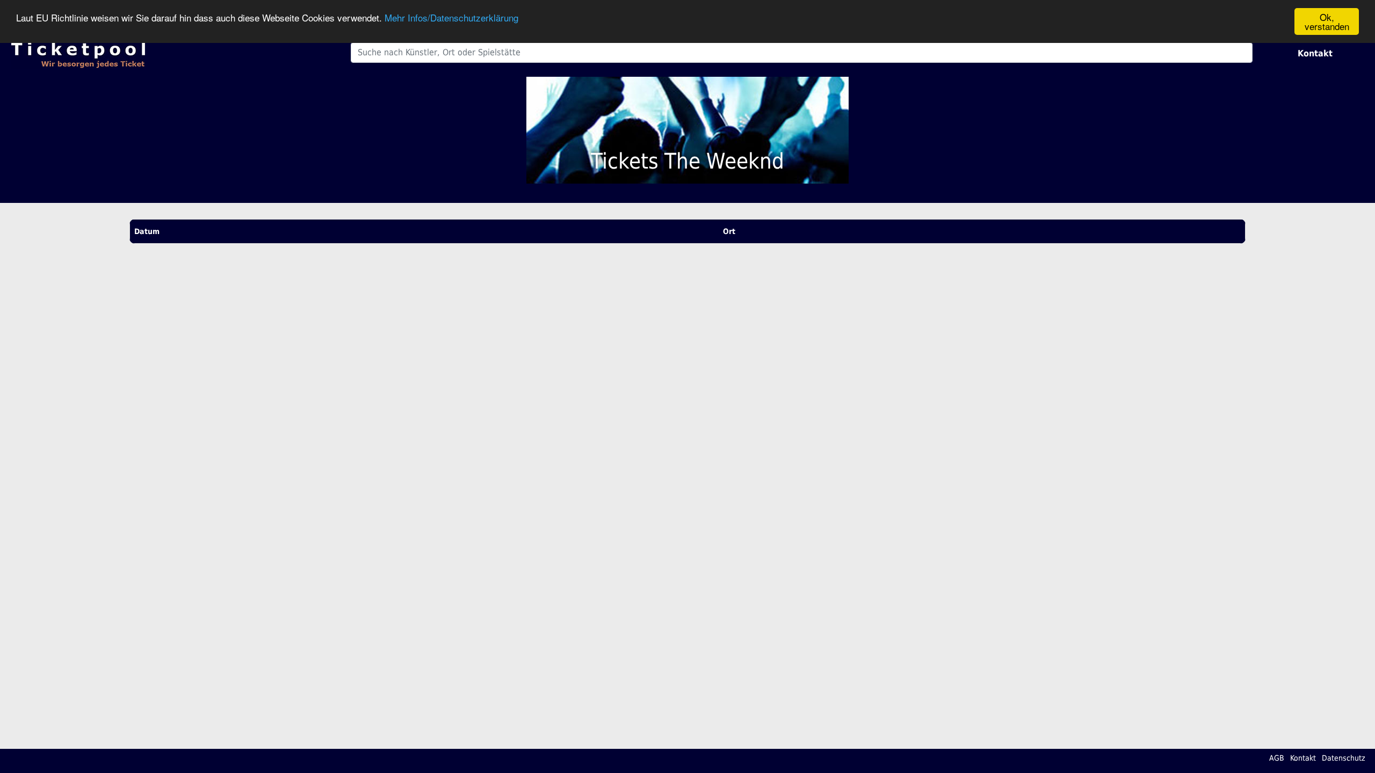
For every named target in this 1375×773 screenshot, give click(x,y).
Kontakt (1315, 53)
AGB (1276, 758)
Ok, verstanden (1327, 21)
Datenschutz (1343, 758)
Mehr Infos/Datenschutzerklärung (451, 17)
